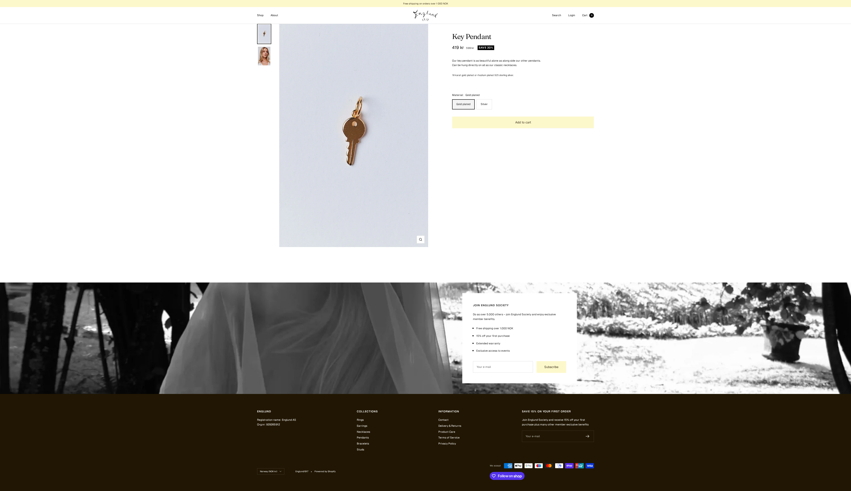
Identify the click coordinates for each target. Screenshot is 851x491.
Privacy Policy (447, 443)
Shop (260, 15)
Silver (484, 104)
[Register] (587, 436)
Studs (360, 449)
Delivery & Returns (449, 426)
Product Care (446, 432)
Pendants (363, 437)
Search (556, 15)
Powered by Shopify (325, 471)
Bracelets (363, 443)
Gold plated (463, 104)
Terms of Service (449, 437)
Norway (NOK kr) (268, 471)
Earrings (362, 426)
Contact (443, 420)
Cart (587, 15)
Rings (360, 420)
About (274, 15)
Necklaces (363, 432)
